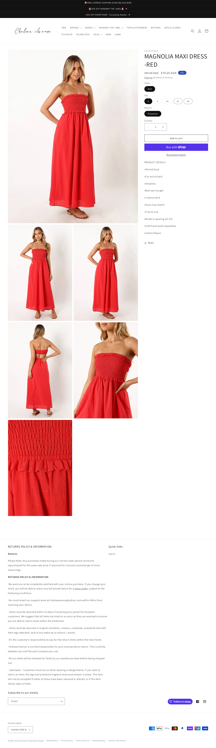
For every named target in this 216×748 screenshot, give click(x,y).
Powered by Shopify (36, 741)
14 (188, 101)
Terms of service (82, 740)
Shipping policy (99, 740)
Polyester (153, 113)
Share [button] (151, 242)
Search (112, 553)
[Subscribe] (61, 701)
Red (150, 88)
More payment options (176, 155)
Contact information (117, 740)
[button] (75, 27)
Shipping (148, 77)
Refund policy (52, 740)
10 (169, 102)
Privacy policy (67, 740)
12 (178, 101)
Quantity (148, 120)
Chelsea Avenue (21, 741)
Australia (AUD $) (19, 729)
